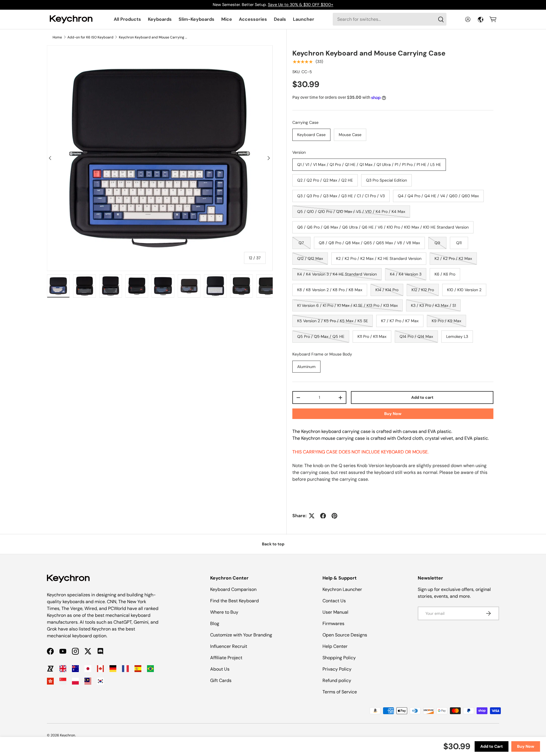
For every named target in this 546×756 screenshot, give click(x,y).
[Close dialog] (377, 313)
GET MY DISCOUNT (211, 426)
